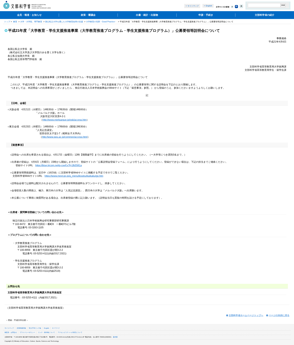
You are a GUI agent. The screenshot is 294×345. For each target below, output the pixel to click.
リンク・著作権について (46, 332)
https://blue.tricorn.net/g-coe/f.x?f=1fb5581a (58, 165)
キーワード (56, 328)
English (209, 6)
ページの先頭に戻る (279, 315)
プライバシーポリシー (27, 332)
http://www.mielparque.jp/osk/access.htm (65, 120)
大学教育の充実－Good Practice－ (101, 21)
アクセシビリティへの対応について (70, 332)
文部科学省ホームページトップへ (246, 315)
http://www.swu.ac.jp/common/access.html (64, 137)
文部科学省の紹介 (264, 15)
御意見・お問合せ (11, 332)
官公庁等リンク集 (35, 328)
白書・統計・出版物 (147, 15)
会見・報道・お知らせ (29, 15)
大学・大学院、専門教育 (31, 21)
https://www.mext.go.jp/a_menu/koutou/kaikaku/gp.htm (74, 176)
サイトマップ (193, 6)
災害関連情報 (21, 328)
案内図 (115, 337)
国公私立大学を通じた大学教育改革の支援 (64, 21)
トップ (7, 21)
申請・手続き (205, 15)
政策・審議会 (88, 15)
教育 (15, 21)
